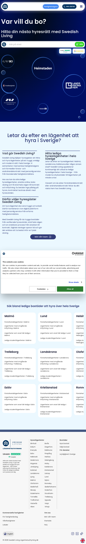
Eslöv (32, 453)
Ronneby (48, 483)
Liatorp (47, 473)
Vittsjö (47, 507)
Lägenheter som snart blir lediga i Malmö (17, 334)
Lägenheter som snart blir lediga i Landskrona (53, 370)
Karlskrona (49, 467)
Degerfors (48, 447)
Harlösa (47, 457)
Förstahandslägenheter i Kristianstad (54, 393)
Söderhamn (35, 493)
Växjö (47, 503)
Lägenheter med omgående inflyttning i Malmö (15, 327)
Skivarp (33, 490)
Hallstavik (34, 457)
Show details (74, 282)
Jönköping (34, 467)
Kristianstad (49, 470)
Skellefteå (34, 487)
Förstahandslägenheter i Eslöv (16, 393)
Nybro (47, 480)
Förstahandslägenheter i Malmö (16, 322)
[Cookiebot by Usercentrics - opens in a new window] (73, 253)
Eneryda (33, 450)
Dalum (32, 447)
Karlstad (33, 470)
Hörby (47, 463)
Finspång (48, 453)
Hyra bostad (64, 443)
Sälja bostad (64, 447)
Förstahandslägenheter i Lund (51, 322)
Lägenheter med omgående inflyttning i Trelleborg (15, 363)
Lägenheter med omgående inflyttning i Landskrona (51, 363)
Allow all (70, 289)
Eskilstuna (48, 450)
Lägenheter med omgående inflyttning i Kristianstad (51, 398)
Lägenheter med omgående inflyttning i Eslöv (15, 398)
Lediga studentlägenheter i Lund (53, 338)
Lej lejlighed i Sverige (67, 454)
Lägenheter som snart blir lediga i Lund (55, 333)
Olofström (34, 483)
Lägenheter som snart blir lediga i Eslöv (19, 405)
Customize (41, 289)
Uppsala (48, 500)
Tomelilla (33, 497)
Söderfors (48, 490)
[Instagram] (72, 533)
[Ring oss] (64, 6)
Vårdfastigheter (9, 521)
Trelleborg (49, 497)
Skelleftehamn (50, 487)
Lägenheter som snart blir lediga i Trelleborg (17, 370)
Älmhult (33, 443)
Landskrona (34, 473)
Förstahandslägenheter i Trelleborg (18, 358)
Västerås (33, 503)
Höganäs (33, 463)
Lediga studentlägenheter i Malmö (17, 340)
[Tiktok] (81, 533)
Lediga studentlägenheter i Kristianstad (51, 413)
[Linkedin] (77, 533)
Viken (32, 507)
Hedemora (34, 460)
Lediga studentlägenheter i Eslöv (17, 409)
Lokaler (5, 525)
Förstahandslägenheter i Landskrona (54, 358)
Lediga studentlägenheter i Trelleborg (19, 376)
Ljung (32, 477)
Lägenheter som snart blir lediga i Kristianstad (53, 406)
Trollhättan (34, 500)
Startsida (47, 521)
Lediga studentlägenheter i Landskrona (51, 377)
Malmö (33, 480)
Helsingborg (49, 460)
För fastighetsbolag (10, 517)
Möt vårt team (50, 517)
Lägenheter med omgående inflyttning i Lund (51, 327)
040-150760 (70, 6)
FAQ (45, 525)
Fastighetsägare (51, 6)
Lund (46, 477)
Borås (47, 443)
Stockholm (49, 493)
